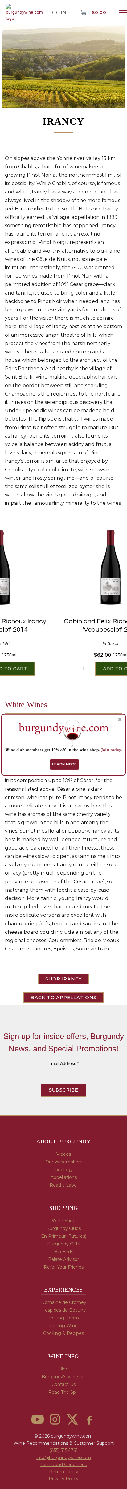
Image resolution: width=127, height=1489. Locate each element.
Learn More (64, 764)
